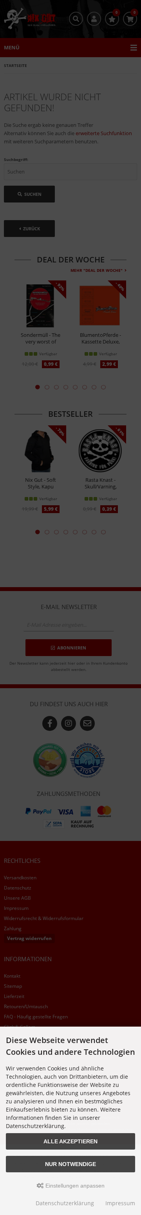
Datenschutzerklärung (65, 1203)
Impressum (120, 1203)
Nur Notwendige (70, 1164)
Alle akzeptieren (70, 1141)
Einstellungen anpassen (74, 1185)
